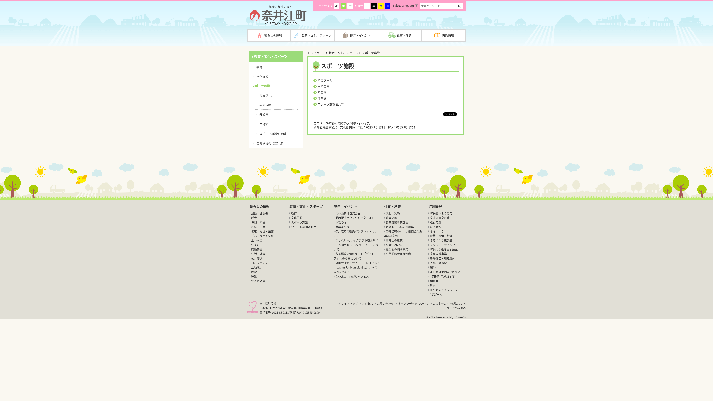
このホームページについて (449, 303)
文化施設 (261, 76)
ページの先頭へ (456, 308)
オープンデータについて (413, 303)
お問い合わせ (385, 303)
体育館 (322, 98)
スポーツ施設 (371, 52)
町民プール (325, 80)
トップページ (316, 52)
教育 (258, 66)
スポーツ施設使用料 (331, 104)
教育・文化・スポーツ (344, 52)
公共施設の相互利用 (269, 143)
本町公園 (323, 86)
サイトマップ (349, 303)
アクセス (367, 303)
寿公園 (322, 92)
